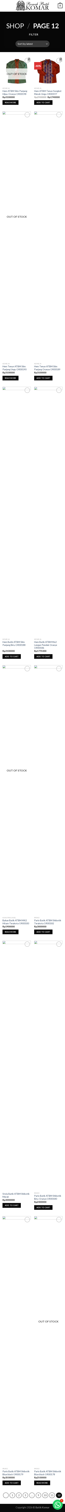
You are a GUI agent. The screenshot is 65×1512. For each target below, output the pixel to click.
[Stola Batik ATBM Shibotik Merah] (16, 1065)
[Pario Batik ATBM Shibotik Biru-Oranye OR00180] (48, 1065)
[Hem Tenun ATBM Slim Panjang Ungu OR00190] (16, 236)
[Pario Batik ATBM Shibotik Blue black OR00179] (16, 1341)
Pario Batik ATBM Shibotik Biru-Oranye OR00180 (47, 1197)
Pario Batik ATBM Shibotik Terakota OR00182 (47, 922)
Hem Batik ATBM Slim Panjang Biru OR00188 (14, 643)
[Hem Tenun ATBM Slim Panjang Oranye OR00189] (48, 236)
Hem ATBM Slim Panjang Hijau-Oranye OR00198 (14, 92)
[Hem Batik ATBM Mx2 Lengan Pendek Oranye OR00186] (48, 511)
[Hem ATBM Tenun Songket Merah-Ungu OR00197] (48, 71)
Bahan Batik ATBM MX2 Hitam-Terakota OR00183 (15, 922)
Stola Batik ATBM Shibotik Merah (16, 1195)
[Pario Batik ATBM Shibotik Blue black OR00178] (48, 1341)
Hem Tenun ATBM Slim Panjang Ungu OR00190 (14, 368)
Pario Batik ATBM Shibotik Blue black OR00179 (16, 1473)
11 (52, 1495)
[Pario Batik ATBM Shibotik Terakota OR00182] (48, 790)
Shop (15, 26)
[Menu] (4, 6)
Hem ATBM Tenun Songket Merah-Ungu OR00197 (48, 92)
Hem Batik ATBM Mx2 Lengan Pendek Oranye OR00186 (45, 645)
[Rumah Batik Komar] (32, 6)
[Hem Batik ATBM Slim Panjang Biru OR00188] (16, 511)
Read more (10, 102)
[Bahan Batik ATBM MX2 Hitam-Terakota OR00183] (16, 790)
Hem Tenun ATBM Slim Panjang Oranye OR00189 (47, 368)
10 (45, 1495)
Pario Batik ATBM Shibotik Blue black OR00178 (47, 1473)
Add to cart (43, 102)
